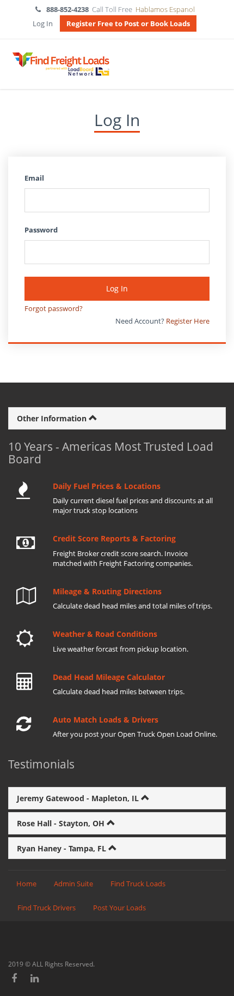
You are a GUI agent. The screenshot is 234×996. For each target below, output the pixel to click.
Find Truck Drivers (46, 907)
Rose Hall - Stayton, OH (62, 823)
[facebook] (14, 978)
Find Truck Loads (137, 883)
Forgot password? (53, 308)
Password (41, 230)
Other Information (53, 418)
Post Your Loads (119, 907)
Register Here (188, 321)
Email (34, 178)
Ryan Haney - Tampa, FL (62, 848)
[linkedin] (35, 978)
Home (26, 883)
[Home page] (60, 64)
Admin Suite (73, 883)
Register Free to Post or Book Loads (128, 23)
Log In (43, 23)
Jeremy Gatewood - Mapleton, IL (79, 798)
